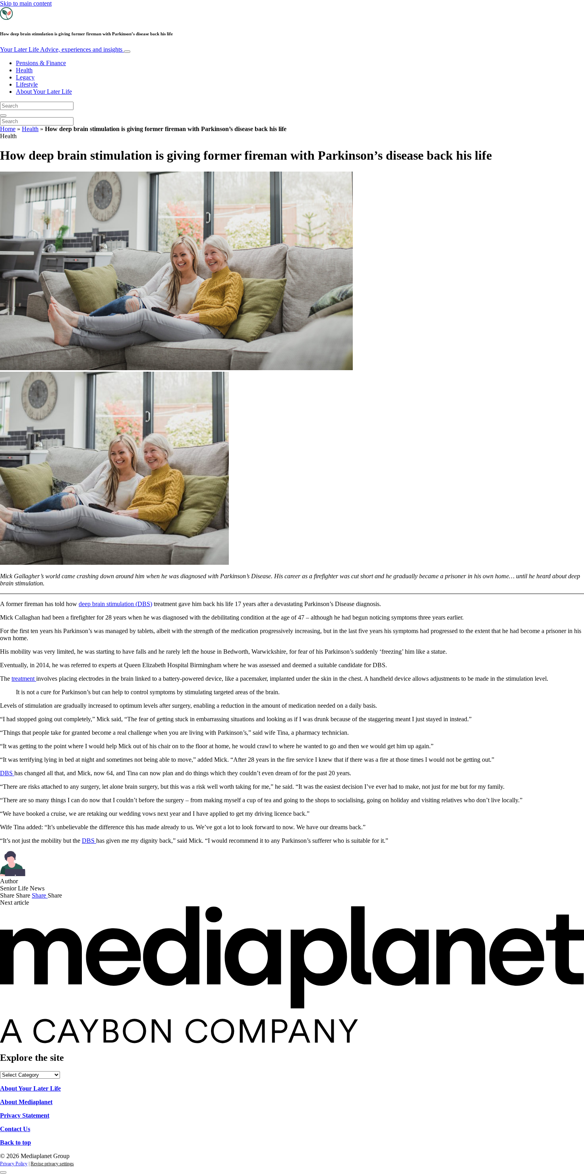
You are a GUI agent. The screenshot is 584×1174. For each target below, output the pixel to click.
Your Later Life (61, 49)
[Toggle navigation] (127, 51)
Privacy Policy (13, 1163)
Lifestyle (27, 84)
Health (24, 70)
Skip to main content (26, 3)
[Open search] (3, 115)
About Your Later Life (44, 91)
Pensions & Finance (41, 63)
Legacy (25, 77)
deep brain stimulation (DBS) (115, 604)
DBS (7, 773)
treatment (24, 678)
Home (7, 129)
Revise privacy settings (52, 1163)
